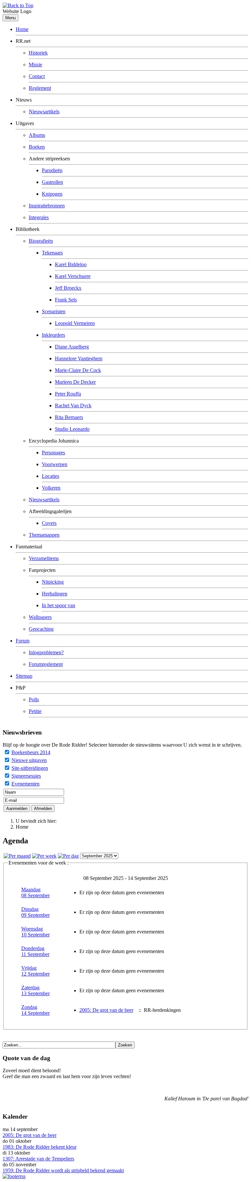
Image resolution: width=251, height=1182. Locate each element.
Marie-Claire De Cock (78, 370)
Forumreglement (46, 664)
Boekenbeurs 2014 (30, 752)
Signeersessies (26, 776)
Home (22, 29)
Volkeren (51, 488)
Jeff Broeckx (68, 288)
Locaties (50, 476)
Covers (49, 523)
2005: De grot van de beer (106, 1010)
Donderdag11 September (35, 951)
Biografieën (41, 241)
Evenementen (25, 783)
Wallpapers (40, 617)
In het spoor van (58, 605)
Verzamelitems (44, 558)
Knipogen (52, 194)
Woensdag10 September (35, 931)
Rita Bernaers (69, 417)
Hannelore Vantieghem (78, 358)
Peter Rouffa (68, 394)
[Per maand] (17, 856)
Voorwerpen (54, 464)
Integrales (39, 217)
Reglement (40, 88)
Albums (37, 135)
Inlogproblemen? (46, 652)
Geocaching (41, 629)
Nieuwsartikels (44, 111)
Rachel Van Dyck (73, 405)
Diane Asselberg (72, 346)
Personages (53, 452)
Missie (35, 64)
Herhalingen (54, 593)
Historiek (38, 53)
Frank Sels (66, 299)
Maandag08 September (35, 892)
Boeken (37, 147)
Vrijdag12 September (35, 971)
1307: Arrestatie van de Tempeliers (38, 1158)
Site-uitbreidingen (29, 768)
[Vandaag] (68, 856)
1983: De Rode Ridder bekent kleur (39, 1147)
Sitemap (24, 676)
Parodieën (52, 170)
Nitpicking (53, 582)
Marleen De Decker (75, 382)
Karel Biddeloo (71, 264)
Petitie (35, 711)
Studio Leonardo (72, 429)
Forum (22, 640)
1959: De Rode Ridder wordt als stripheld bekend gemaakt (63, 1170)
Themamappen (44, 535)
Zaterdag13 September (35, 990)
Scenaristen (53, 311)
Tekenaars (52, 252)
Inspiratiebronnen (47, 205)
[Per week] (44, 856)
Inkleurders (53, 335)
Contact (37, 76)
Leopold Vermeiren (75, 323)
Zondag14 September (35, 1010)
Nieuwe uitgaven (29, 760)
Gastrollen (52, 182)
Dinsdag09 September (35, 912)
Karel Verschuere (73, 276)
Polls (34, 699)
